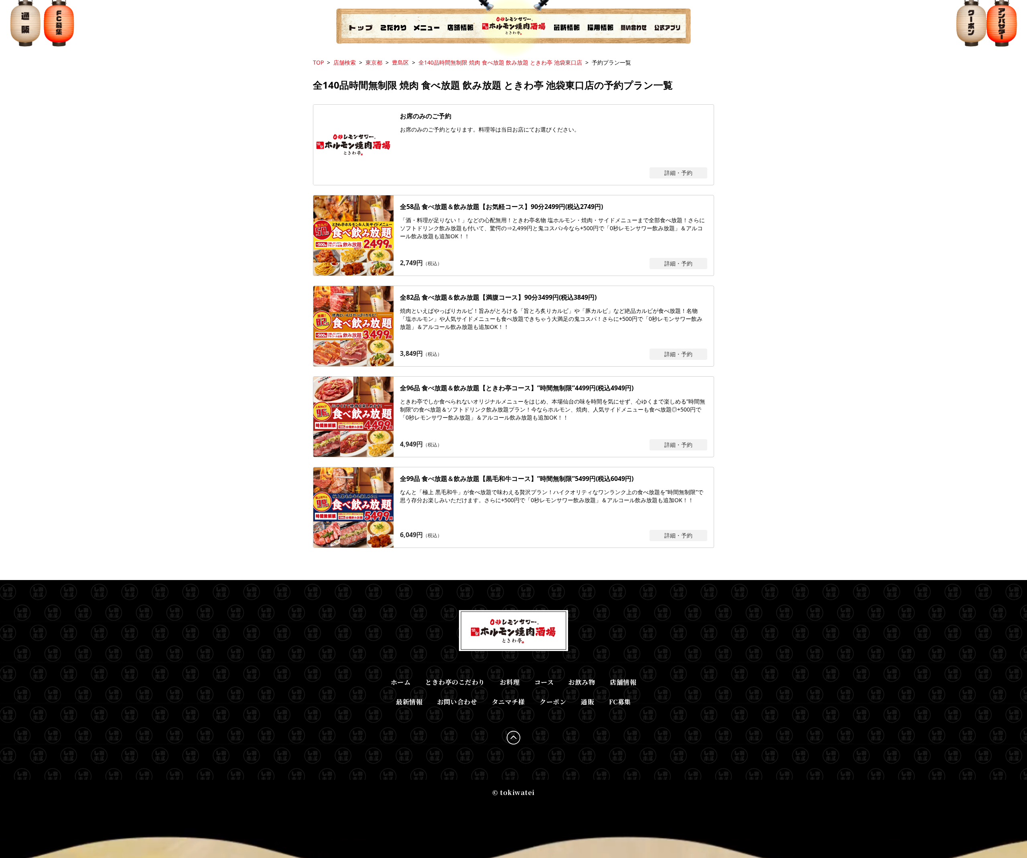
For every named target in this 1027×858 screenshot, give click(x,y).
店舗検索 (344, 62)
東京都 (373, 62)
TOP (318, 62)
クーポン (553, 701)
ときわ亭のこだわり (455, 682)
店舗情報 (623, 682)
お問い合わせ (457, 701)
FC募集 (620, 701)
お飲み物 (581, 682)
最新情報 (409, 701)
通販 (587, 701)
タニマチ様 (508, 701)
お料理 (510, 682)
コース (544, 682)
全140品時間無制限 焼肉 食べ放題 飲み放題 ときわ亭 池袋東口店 (500, 62)
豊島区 (400, 62)
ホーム (401, 682)
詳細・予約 (678, 172)
